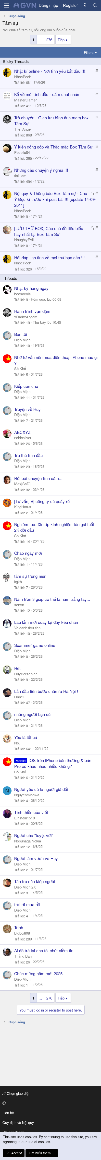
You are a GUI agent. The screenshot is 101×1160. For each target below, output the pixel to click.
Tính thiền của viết (31, 812)
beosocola (22, 293)
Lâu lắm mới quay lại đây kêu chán (46, 622)
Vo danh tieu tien (27, 627)
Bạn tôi (20, 334)
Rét (17, 668)
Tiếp (61, 39)
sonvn (19, 604)
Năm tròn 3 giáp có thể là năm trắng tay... (52, 599)
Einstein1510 (24, 817)
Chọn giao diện (18, 1093)
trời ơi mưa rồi (27, 904)
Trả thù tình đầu (28, 455)
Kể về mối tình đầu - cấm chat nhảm (47, 94)
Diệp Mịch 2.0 (25, 886)
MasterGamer (25, 99)
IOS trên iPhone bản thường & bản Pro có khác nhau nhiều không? (52, 763)
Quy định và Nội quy (18, 1122)
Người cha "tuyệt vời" (33, 835)
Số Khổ (20, 368)
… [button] (40, 39)
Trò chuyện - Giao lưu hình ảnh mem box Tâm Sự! (51, 120)
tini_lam (20, 175)
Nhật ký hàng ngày (31, 288)
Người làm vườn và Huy (36, 858)
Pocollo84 (22, 152)
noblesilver (22, 437)
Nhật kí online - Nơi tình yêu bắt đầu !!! (49, 71)
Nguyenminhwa (26, 794)
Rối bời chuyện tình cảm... (38, 478)
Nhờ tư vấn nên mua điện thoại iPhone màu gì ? (56, 360)
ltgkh (18, 581)
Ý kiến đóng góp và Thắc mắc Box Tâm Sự (53, 147)
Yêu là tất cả (25, 737)
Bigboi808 (22, 933)
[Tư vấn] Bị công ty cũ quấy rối (42, 501)
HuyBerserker (25, 673)
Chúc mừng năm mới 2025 (38, 973)
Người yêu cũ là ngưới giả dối (41, 789)
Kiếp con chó (26, 386)
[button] (49, 1103)
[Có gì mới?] (85, 5)
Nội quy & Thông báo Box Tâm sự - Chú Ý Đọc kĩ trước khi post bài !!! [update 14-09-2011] (55, 199)
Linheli (19, 696)
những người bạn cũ (32, 714)
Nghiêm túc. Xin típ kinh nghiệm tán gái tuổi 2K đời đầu (54, 527)
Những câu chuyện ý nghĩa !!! (41, 170)
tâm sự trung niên (30, 576)
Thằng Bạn (23, 956)
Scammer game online (34, 645)
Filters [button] (89, 52)
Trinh (18, 927)
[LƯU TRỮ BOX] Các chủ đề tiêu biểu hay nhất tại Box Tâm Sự (48, 231)
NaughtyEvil (24, 239)
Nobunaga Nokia (27, 840)
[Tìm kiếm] (95, 5)
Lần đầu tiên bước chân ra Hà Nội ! (46, 691)
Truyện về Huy (27, 409)
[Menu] (6, 5)
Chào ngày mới (28, 553)
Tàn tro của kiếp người (34, 881)
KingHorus (22, 506)
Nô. (17, 742)
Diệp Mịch (22, 339)
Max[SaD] (22, 483)
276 (49, 39)
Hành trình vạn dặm (32, 311)
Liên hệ (8, 1112)
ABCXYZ (22, 432)
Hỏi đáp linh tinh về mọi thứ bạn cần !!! (49, 257)
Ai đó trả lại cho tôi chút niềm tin (43, 950)
